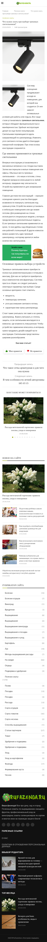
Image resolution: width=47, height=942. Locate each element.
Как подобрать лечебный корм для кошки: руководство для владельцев (31, 528)
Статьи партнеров (24, 730)
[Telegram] (28, 824)
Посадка (24, 691)
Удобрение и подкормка (24, 741)
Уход (24, 753)
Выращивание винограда (24, 626)
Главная (5, 11)
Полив (24, 686)
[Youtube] (18, 824)
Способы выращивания (24, 725)
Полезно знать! (19, 11)
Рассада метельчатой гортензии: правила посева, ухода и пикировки (21, 497)
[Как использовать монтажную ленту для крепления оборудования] (9, 544)
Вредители (24, 610)
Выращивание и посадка (24, 632)
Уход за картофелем (24, 758)
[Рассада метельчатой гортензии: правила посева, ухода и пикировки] (23, 410)
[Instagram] (13, 824)
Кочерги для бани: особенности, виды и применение (27, 919)
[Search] (44, 3)
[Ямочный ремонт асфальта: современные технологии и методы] (9, 881)
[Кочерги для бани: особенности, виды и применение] (9, 922)
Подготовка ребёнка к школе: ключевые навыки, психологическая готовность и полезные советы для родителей (31, 512)
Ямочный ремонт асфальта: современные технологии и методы (30, 879)
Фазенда (24, 764)
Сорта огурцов (24, 708)
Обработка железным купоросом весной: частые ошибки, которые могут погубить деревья (21, 572)
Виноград (24, 604)
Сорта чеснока (24, 719)
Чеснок (24, 775)
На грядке (24, 660)
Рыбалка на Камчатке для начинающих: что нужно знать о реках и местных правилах (31, 558)
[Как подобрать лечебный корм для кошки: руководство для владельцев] (9, 529)
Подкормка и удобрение (24, 671)
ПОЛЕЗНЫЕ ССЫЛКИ (12, 831)
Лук (24, 649)
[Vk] (23, 824)
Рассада (24, 702)
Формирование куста (24, 769)
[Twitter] (8, 824)
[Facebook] (3, 824)
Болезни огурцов (24, 598)
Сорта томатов (24, 714)
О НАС (5, 838)
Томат (24, 736)
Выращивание (24, 615)
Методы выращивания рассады (24, 654)
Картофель (24, 643)
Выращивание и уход (24, 638)
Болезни (24, 593)
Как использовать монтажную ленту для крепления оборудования (31, 543)
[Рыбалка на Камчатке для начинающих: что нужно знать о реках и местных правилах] (9, 559)
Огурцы (24, 665)
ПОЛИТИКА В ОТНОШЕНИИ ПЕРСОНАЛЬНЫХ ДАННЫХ (23, 846)
